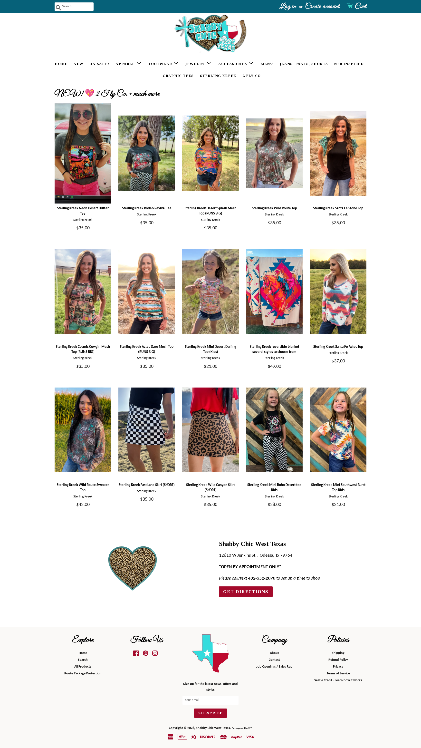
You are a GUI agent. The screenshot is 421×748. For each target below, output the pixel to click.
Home (61, 64)
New (78, 64)
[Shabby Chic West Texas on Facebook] (136, 655)
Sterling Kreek (218, 76)
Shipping (338, 653)
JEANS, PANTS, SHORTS (304, 64)
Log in (287, 6)
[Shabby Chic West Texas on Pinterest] (146, 655)
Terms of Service (338, 673)
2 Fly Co (252, 76)
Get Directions (245, 591)
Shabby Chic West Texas (213, 728)
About (274, 653)
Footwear (161, 64)
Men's (267, 64)
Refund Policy (338, 660)
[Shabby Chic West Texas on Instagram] (155, 655)
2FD (250, 728)
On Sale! (99, 64)
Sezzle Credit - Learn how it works (338, 680)
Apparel (125, 64)
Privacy (338, 667)
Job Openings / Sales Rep (274, 667)
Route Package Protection (82, 673)
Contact (274, 660)
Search (83, 660)
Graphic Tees (178, 76)
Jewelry (196, 64)
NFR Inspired (349, 64)
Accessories (233, 64)
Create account (322, 6)
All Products (82, 667)
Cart (360, 6)
